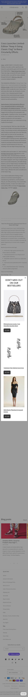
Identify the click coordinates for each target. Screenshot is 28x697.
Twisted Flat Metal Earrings (14, 368)
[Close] (25, 278)
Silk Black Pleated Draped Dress (13, 411)
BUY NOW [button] (7, 330)
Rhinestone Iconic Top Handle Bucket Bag (12, 325)
